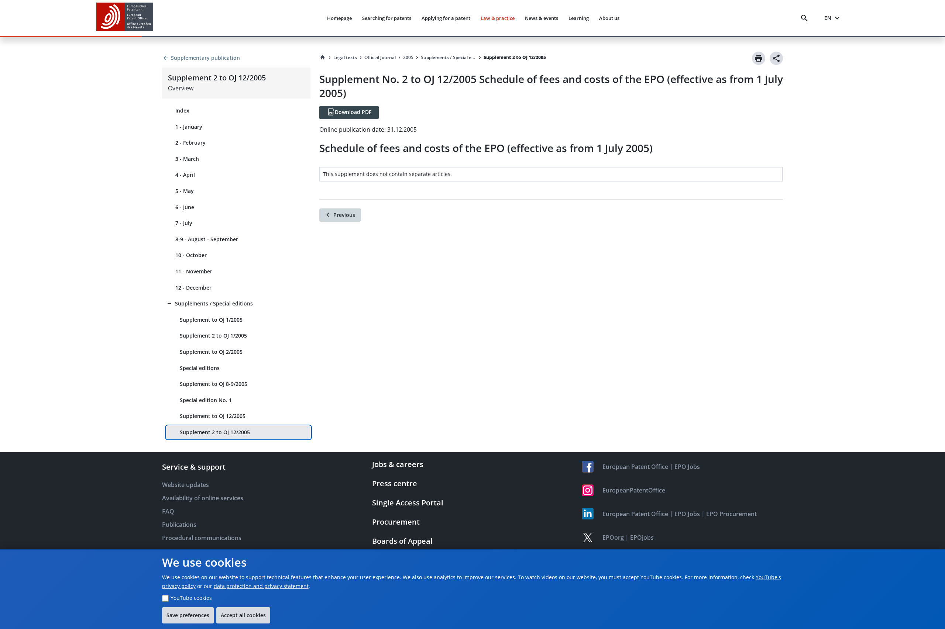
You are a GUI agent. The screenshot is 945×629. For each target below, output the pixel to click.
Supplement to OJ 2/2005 (211, 351)
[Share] (776, 58)
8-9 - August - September (206, 239)
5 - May (184, 190)
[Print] (758, 58)
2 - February (190, 142)
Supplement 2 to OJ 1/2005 (213, 335)
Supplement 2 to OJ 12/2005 (215, 432)
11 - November (193, 271)
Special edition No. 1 (206, 400)
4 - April (185, 174)
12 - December (193, 287)
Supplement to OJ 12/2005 (212, 415)
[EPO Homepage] (124, 18)
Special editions (200, 367)
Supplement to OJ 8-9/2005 (213, 383)
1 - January (188, 126)
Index (182, 110)
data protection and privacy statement (261, 586)
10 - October (191, 255)
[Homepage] (322, 57)
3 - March (187, 158)
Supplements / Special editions (214, 303)
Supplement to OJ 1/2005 (211, 319)
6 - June (184, 207)
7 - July (183, 223)
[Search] (805, 18)
